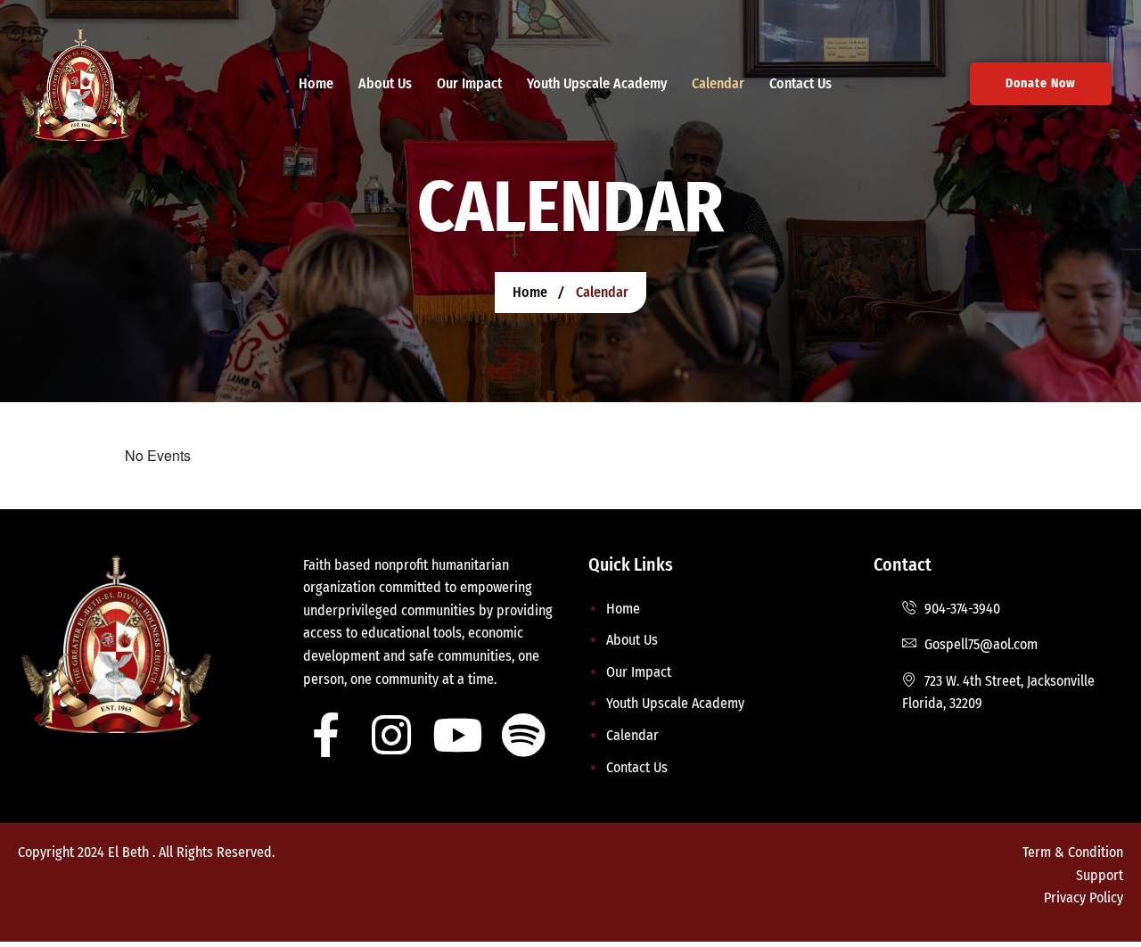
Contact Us (800, 83)
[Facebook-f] (325, 734)
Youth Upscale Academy (597, 83)
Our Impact (469, 83)
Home (316, 83)
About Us (385, 83)
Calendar (718, 83)
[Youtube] (457, 734)
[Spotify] (523, 734)
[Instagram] (391, 734)
